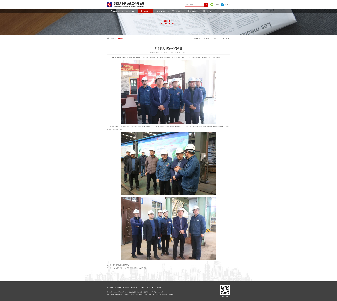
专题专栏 (216, 38)
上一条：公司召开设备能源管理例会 (118, 265)
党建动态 (193, 11)
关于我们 (131, 11)
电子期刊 (226, 38)
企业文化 (208, 11)
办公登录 (216, 4)
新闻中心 (147, 11)
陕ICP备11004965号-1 (158, 292)
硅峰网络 (171, 294)
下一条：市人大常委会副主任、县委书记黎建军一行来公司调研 (126, 268)
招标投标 (177, 11)
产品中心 (162, 11)
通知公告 (206, 38)
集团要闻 (197, 38)
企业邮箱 (227, 4)
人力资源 (224, 11)
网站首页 (116, 11)
